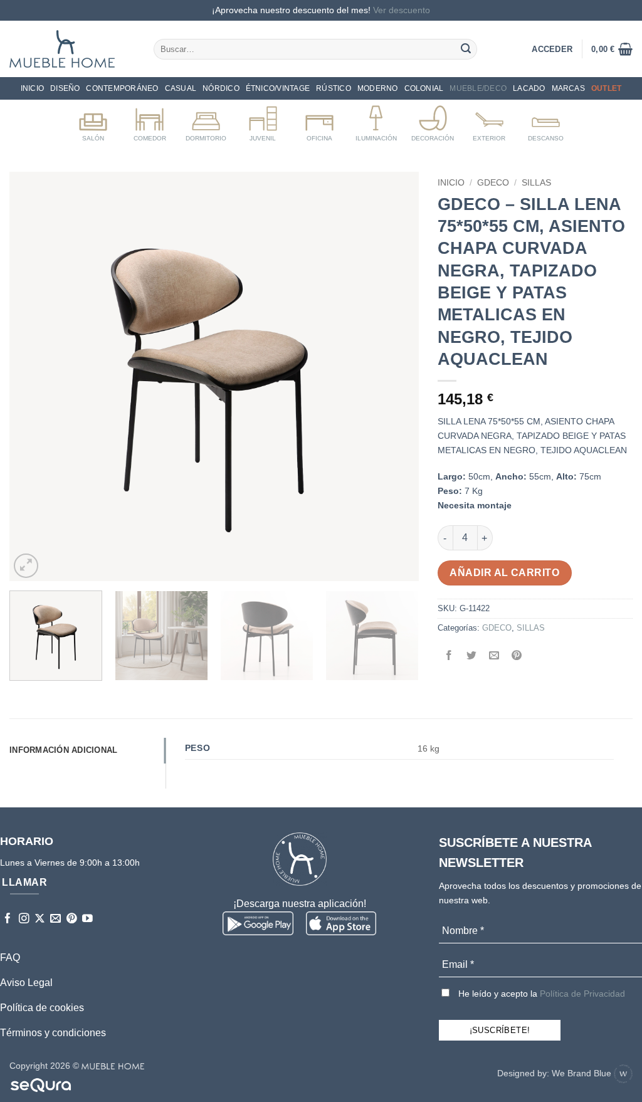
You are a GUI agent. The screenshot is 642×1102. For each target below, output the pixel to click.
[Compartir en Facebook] (448, 656)
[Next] (394, 376)
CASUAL (180, 88)
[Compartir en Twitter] (471, 656)
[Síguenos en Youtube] (87, 919)
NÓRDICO (221, 88)
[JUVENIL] (263, 121)
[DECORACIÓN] (432, 121)
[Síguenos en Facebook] (8, 919)
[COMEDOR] (149, 121)
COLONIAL (424, 88)
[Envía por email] (493, 656)
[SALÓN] (93, 121)
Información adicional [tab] (63, 750)
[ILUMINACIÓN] (375, 121)
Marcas (568, 88)
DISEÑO (65, 88)
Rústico (333, 88)
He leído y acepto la (540, 994)
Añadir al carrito (504, 572)
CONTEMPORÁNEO (122, 88)
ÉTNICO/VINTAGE (278, 88)
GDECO (493, 182)
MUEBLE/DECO (478, 88)
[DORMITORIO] (205, 121)
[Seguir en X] (39, 919)
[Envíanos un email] (55, 919)
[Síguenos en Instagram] (24, 919)
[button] (612, 49)
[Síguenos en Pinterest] (71, 919)
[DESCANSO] (545, 121)
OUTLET (606, 88)
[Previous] (33, 376)
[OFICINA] (319, 121)
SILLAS (536, 182)
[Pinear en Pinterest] (517, 656)
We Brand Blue (583, 1073)
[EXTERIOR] (489, 121)
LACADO (529, 88)
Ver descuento (401, 10)
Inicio (32, 88)
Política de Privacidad (582, 994)
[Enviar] (465, 49)
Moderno (377, 88)
